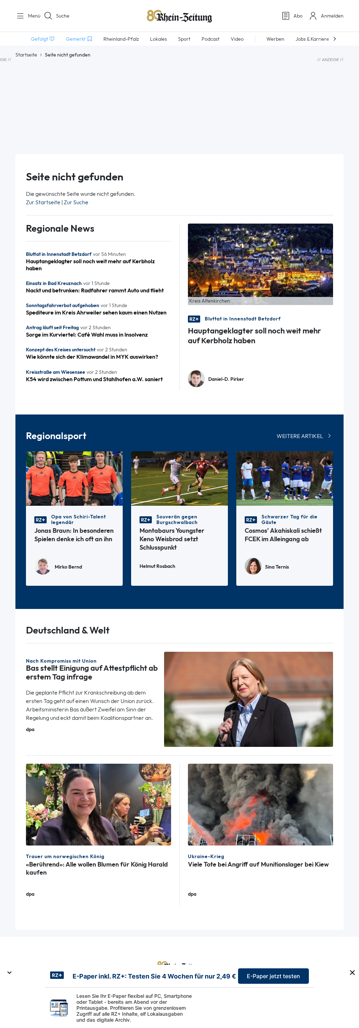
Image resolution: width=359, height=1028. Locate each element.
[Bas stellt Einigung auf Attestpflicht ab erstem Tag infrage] (248, 699)
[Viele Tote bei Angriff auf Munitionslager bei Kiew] (260, 804)
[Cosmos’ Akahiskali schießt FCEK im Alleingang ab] (284, 478)
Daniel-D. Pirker (226, 379)
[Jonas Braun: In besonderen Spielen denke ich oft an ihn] (74, 478)
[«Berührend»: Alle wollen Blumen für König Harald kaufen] (98, 804)
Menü (31, 16)
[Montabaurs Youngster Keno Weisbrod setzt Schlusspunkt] (179, 478)
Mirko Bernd (68, 567)
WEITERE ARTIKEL (300, 436)
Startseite (26, 55)
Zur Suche (76, 202)
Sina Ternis (277, 567)
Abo (298, 16)
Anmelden (332, 16)
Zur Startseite (43, 202)
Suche (62, 16)
